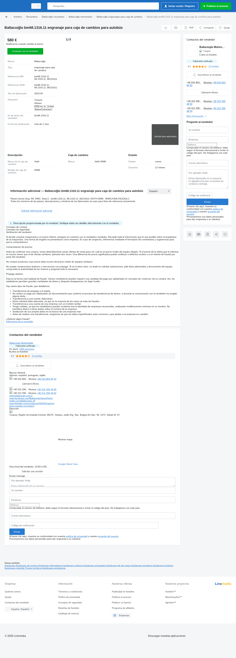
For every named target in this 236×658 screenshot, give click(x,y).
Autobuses (10, 565)
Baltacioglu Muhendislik (21, 343)
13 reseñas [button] (37, 356)
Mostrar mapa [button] (65, 439)
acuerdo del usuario (108, 536)
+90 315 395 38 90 (46, 389)
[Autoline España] (16, 6)
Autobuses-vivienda (14, 568)
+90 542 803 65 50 (46, 379)
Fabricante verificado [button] (25, 346)
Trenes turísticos (33, 568)
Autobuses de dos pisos (118, 565)
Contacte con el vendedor (25, 51)
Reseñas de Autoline (68, 608)
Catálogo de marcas (68, 613)
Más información (195, 116)
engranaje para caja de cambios (44, 69)
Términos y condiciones (70, 591)
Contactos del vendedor (17, 602)
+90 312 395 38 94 (46, 393)
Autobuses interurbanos (50, 565)
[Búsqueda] (50, 6)
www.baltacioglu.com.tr (21, 395)
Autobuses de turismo (27, 565)
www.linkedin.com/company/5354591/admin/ (31, 403)
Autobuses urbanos (73, 565)
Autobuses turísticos (163, 565)
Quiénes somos (13, 591)
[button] (166, 28)
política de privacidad (76, 536)
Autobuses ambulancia (54, 568)
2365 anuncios (26, 349)
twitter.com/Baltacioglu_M (22, 401)
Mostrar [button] (33, 379)
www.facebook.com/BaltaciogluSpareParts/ (31, 398)
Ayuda (8, 597)
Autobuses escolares (142, 565)
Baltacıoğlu (40, 61)
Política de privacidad (69, 597)
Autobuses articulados (94, 565)
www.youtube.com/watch (21, 406)
